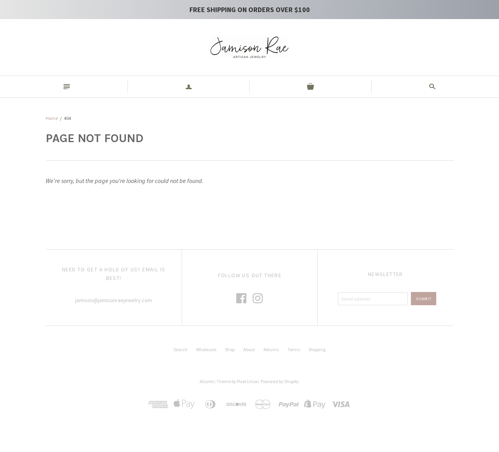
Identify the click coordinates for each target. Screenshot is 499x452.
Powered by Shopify (280, 381)
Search (180, 349)
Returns (271, 349)
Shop (230, 349)
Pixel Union (248, 381)
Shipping (317, 349)
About (249, 349)
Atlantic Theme (215, 381)
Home (52, 118)
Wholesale (206, 349)
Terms (293, 349)
